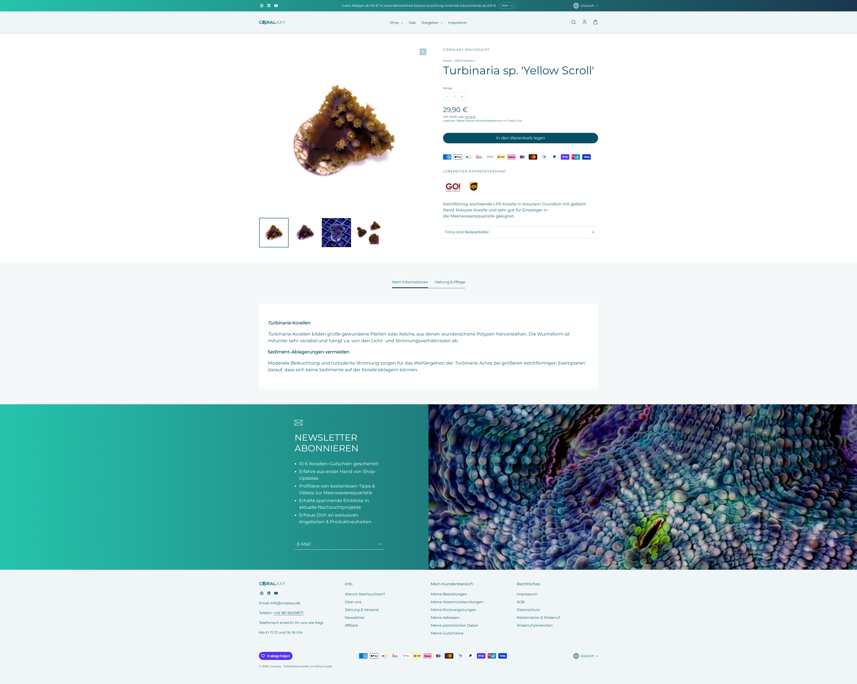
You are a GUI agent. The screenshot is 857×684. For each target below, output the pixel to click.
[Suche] (573, 22)
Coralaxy (275, 666)
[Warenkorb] (595, 22)
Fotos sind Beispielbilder (467, 232)
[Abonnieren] (380, 544)
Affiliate (351, 625)
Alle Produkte (464, 60)
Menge (447, 88)
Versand (470, 116)
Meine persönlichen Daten (454, 625)
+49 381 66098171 (288, 613)
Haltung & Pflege (450, 282)
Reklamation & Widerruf (538, 617)
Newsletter (355, 617)
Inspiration (457, 23)
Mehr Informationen (410, 282)
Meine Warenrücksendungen (457, 602)
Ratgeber (430, 23)
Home (447, 60)
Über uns (353, 602)
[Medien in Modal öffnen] (423, 51)
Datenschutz (528, 610)
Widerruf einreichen (535, 625)
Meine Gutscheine (447, 633)
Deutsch (587, 6)
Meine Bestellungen (449, 594)
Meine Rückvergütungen (453, 610)
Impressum (527, 594)
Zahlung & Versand (362, 610)
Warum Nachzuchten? (365, 594)
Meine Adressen (445, 617)
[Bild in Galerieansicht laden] (273, 232)
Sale (412, 23)
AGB (520, 602)
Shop (395, 23)
